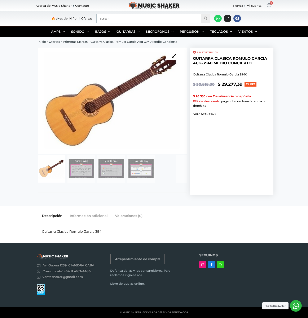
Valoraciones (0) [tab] (129, 216)
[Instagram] (227, 18)
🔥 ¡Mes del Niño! (64, 18)
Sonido (77, 32)
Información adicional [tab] (89, 216)
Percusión (189, 32)
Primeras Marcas (75, 41)
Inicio (42, 41)
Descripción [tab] (52, 216)
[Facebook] (237, 18)
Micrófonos (157, 32)
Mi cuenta (254, 6)
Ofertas (86, 18)
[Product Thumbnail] (174, 56)
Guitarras (125, 32)
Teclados (219, 32)
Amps (56, 32)
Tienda (238, 6)
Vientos (245, 32)
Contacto (82, 6)
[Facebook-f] (211, 264)
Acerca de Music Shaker (54, 6)
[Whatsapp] (218, 18)
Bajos (100, 32)
